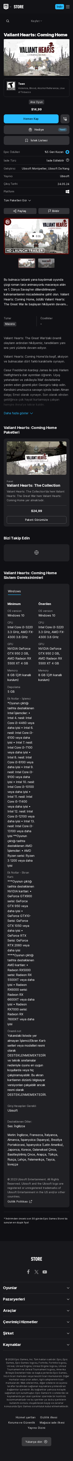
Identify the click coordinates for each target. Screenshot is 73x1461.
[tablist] (36, 591)
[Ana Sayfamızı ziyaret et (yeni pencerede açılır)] (36, 553)
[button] (36, 413)
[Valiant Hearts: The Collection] (36, 458)
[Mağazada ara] (8, 21)
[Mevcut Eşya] (26, 263)
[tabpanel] (36, 846)
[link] (36, 520)
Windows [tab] (14, 591)
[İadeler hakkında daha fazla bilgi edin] (67, 160)
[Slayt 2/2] (46, 263)
